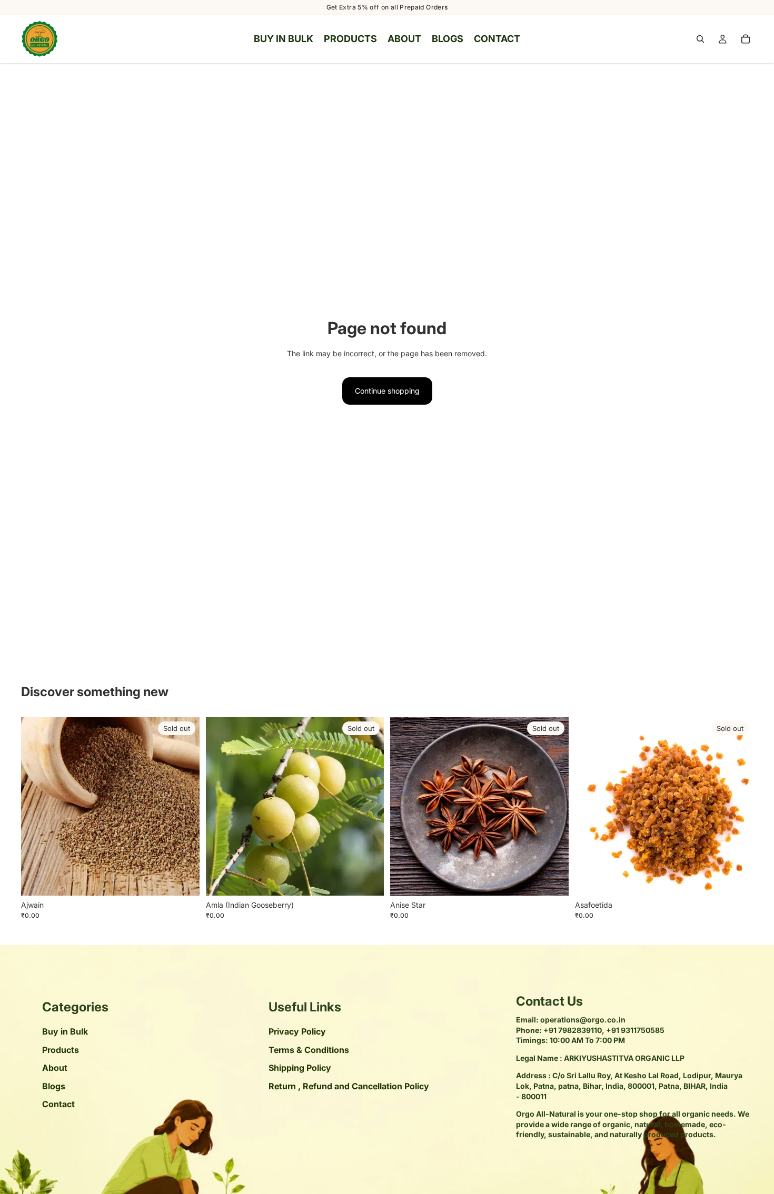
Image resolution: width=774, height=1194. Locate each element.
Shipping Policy (300, 1067)
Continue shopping (387, 390)
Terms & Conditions (309, 1050)
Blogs (53, 1085)
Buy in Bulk (65, 1031)
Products (60, 1050)
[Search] (700, 39)
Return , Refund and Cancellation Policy (349, 1085)
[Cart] (745, 39)
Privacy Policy (297, 1031)
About (54, 1067)
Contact (58, 1104)
